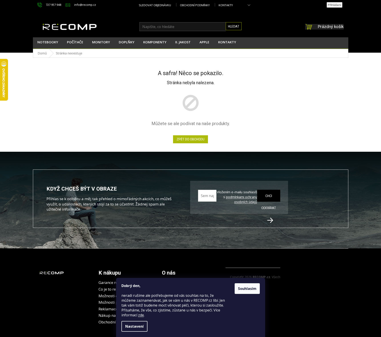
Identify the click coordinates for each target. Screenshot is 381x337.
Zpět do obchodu (190, 139)
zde (141, 315)
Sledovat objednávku (155, 5)
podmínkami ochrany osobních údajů (241, 199)
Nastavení (134, 326)
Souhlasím (247, 288)
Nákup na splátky (114, 315)
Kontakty (226, 5)
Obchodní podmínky (195, 5)
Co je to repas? (111, 289)
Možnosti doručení (115, 295)
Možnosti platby (113, 302)
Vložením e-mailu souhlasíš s (237, 197)
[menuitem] (47, 42)
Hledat (233, 26)
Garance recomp (113, 282)
